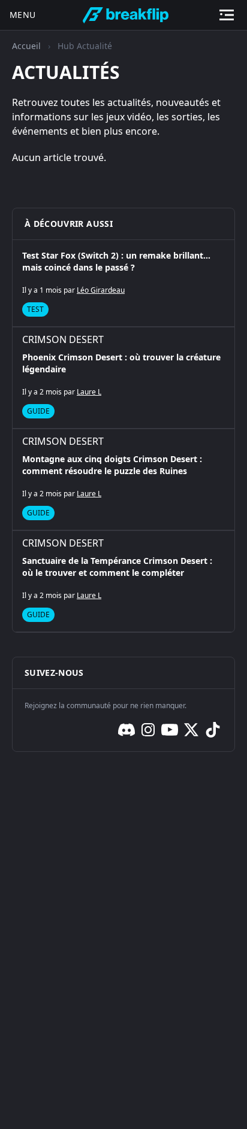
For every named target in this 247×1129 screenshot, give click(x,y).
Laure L (89, 392)
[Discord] (126, 729)
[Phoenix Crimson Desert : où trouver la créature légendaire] (123, 377)
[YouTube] (169, 729)
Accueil (26, 45)
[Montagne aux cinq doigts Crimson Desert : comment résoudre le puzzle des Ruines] (123, 479)
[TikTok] (212, 729)
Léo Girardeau (101, 290)
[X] (191, 729)
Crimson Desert (63, 339)
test (35, 309)
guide (38, 411)
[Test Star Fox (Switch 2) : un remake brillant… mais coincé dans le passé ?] (123, 283)
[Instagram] (148, 729)
